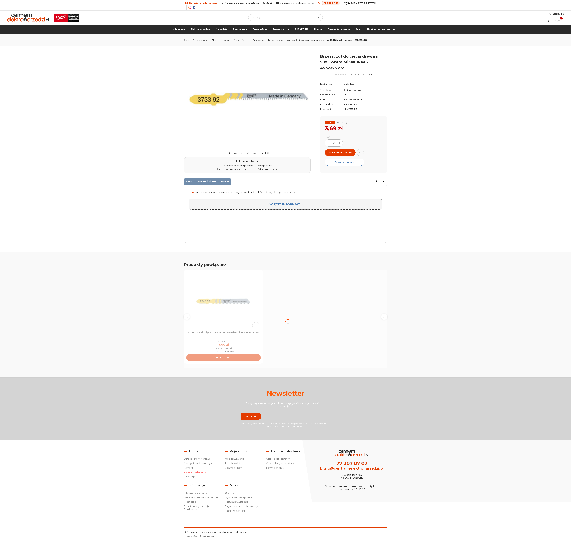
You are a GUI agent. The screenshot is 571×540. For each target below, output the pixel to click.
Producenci (190, 502)
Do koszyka (223, 357)
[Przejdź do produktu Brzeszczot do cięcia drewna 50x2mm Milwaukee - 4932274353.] (223, 301)
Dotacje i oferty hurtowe (197, 459)
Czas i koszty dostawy (278, 459)
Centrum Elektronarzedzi (196, 40)
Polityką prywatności (295, 426)
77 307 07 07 (330, 3)
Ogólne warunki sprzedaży (239, 497)
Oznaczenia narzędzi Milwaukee (201, 497)
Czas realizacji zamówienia (280, 463)
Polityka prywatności (236, 502)
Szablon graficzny (199, 536)
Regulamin (272, 423)
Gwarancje (189, 476)
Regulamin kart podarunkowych (242, 506)
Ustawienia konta (234, 467)
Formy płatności (275, 467)
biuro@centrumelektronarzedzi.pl (297, 3)
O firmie (229, 493)
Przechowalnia (233, 463)
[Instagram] (189, 7)
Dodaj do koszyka (340, 152)
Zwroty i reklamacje (195, 472)
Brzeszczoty (259, 40)
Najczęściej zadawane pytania (200, 463)
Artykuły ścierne (241, 40)
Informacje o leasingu (195, 493)
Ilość (327, 137)
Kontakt (267, 3)
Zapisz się (251, 416)
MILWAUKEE (350, 109)
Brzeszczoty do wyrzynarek (281, 40)
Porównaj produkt (344, 162)
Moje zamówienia (234, 459)
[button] (319, 17)
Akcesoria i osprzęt (221, 40)
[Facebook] (194, 7)
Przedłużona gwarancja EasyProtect (196, 508)
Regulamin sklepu (235, 510)
